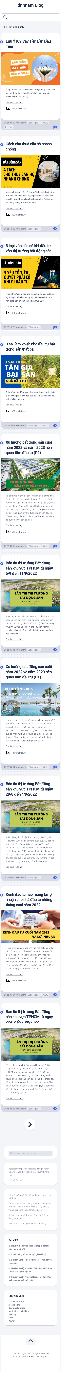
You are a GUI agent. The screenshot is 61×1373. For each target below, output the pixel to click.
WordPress (29, 1356)
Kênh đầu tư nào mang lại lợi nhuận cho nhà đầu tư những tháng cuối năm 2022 (29, 899)
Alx (46, 1356)
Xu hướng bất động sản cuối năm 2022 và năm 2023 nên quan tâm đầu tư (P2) (29, 447)
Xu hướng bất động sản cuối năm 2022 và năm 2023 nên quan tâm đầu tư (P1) (29, 671)
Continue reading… (14, 102)
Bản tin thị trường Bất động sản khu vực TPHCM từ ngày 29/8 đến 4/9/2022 (29, 789)
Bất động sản (34, 123)
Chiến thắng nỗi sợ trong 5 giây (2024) (28, 1254)
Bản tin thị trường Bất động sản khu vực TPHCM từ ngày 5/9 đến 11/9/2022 (29, 568)
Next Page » (29, 1124)
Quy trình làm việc (17, 1308)
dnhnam (22, 122)
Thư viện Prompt (16, 1301)
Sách (11, 1318)
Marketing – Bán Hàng (19, 1311)
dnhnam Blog (30, 5)
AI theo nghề (14, 1305)
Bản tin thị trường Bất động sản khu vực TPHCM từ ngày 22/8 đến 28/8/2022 (29, 1016)
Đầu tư (45, 123)
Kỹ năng (8, 127)
